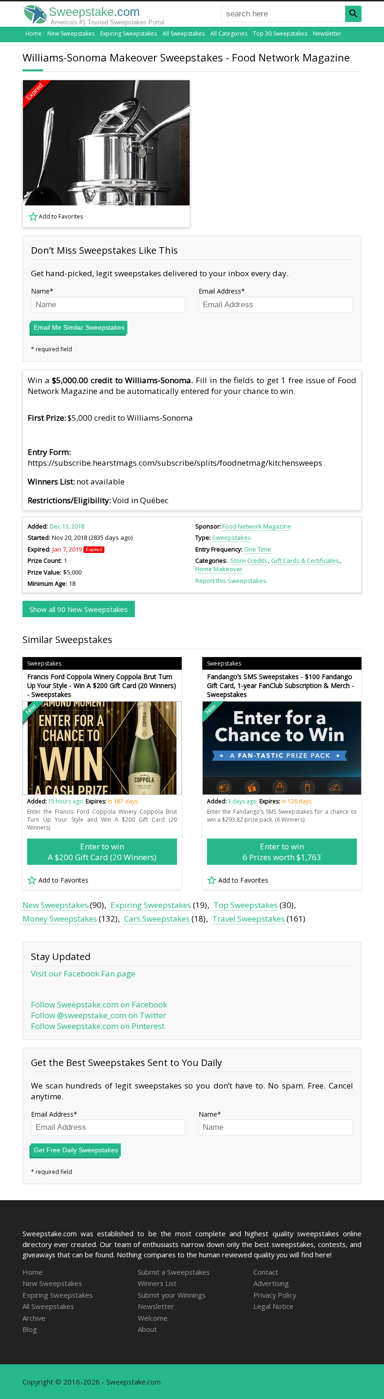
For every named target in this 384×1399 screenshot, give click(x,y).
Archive (33, 1318)
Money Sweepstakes (59, 918)
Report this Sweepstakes (230, 580)
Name (40, 291)
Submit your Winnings (172, 1295)
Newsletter (327, 34)
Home (33, 34)
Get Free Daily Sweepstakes (76, 1150)
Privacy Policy (274, 1295)
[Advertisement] (282, 153)
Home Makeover (219, 569)
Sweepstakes (231, 537)
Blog (29, 1329)
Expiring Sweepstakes (128, 34)
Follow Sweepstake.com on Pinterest (97, 1026)
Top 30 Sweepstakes (280, 34)
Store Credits (248, 560)
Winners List (157, 1283)
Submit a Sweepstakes (174, 1272)
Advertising (271, 1283)
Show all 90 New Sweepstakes (79, 609)
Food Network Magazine (256, 526)
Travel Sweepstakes (248, 918)
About (147, 1329)
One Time (257, 549)
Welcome (153, 1318)
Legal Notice (273, 1306)
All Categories (228, 34)
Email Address (220, 291)
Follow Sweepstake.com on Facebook (99, 1004)
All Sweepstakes (183, 34)
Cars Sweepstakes (157, 918)
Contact (265, 1272)
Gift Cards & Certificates (305, 560)
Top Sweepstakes (246, 905)
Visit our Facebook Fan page (83, 973)
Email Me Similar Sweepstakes (79, 327)
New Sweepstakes (71, 34)
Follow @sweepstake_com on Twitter (98, 1015)
